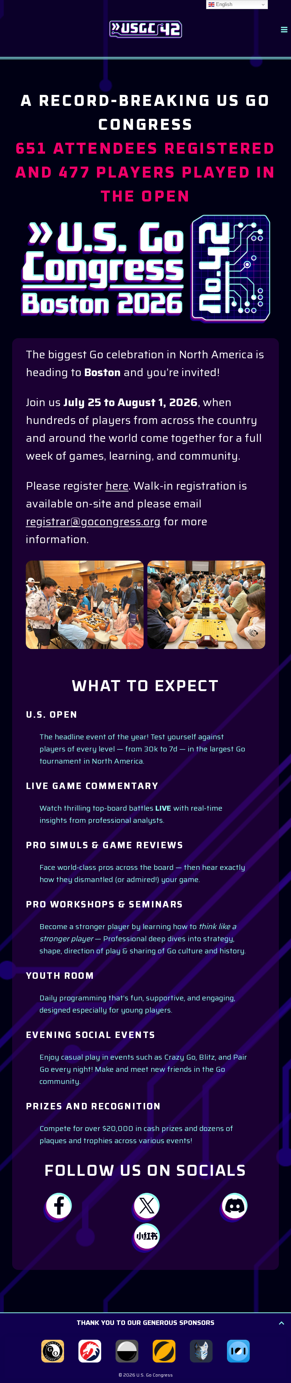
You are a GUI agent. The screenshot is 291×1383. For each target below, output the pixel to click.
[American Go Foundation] (52, 1351)
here (116, 486)
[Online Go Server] (127, 1351)
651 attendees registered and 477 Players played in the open (145, 173)
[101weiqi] (238, 1351)
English (223, 4)
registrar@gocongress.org (93, 521)
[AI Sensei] (201, 1351)
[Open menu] (284, 29)
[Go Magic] (164, 1351)
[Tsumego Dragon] (89, 1351)
